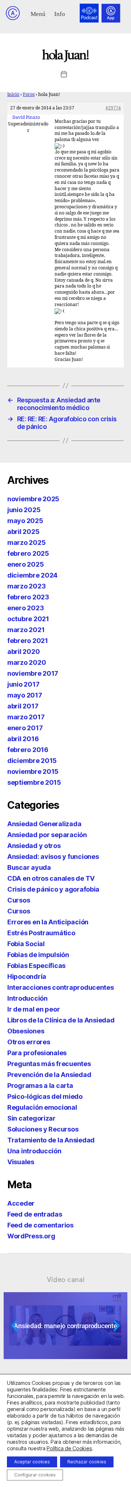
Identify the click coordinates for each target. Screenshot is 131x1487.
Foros (29, 94)
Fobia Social (26, 944)
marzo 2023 (26, 586)
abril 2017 (22, 706)
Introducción (27, 998)
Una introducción (34, 1151)
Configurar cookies (35, 1475)
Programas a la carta (40, 1085)
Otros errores (28, 1042)
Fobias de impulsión (38, 954)
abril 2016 (23, 739)
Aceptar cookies (32, 1461)
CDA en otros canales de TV (51, 878)
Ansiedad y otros (34, 845)
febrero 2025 (28, 553)
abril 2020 (23, 651)
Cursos (18, 900)
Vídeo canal (65, 1279)
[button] (38, 13)
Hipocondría (26, 976)
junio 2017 (23, 684)
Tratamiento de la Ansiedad (51, 1140)
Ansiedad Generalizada (44, 824)
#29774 (113, 108)
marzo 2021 (25, 630)
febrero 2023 (28, 597)
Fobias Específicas (36, 965)
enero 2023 (25, 608)
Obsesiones (25, 1031)
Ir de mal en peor (33, 1009)
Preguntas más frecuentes (49, 1064)
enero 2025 (25, 564)
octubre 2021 (28, 619)
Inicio (13, 94)
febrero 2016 (27, 749)
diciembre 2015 (32, 760)
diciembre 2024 (32, 575)
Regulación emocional (42, 1107)
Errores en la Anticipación (47, 922)
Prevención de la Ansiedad (49, 1074)
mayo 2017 (24, 695)
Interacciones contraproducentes (60, 987)
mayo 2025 (25, 521)
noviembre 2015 (33, 771)
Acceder (21, 1203)
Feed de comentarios (40, 1225)
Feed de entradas (34, 1214)
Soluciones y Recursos (42, 1129)
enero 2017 (25, 728)
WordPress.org (31, 1236)
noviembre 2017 (32, 673)
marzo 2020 (26, 662)
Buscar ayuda (29, 867)
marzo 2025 (26, 542)
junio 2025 (23, 510)
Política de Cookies (69, 1448)
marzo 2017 (25, 717)
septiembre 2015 (34, 782)
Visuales (20, 1162)
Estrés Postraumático (41, 933)
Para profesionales (37, 1053)
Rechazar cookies (86, 1461)
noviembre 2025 (33, 499)
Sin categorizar (31, 1118)
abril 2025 (23, 531)
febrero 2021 (27, 640)
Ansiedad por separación (47, 835)
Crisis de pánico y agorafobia (53, 889)
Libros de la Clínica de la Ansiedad (61, 1020)
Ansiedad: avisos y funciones (53, 856)
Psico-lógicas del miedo (45, 1096)
